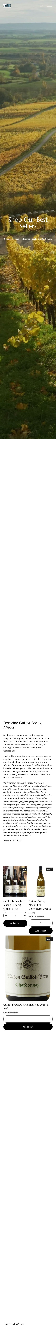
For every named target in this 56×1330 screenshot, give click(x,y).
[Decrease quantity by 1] (6, 915)
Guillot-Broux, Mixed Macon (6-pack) (15, 903)
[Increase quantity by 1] (25, 915)
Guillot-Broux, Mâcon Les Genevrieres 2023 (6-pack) (40, 906)
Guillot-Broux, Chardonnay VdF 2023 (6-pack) (26, 1006)
